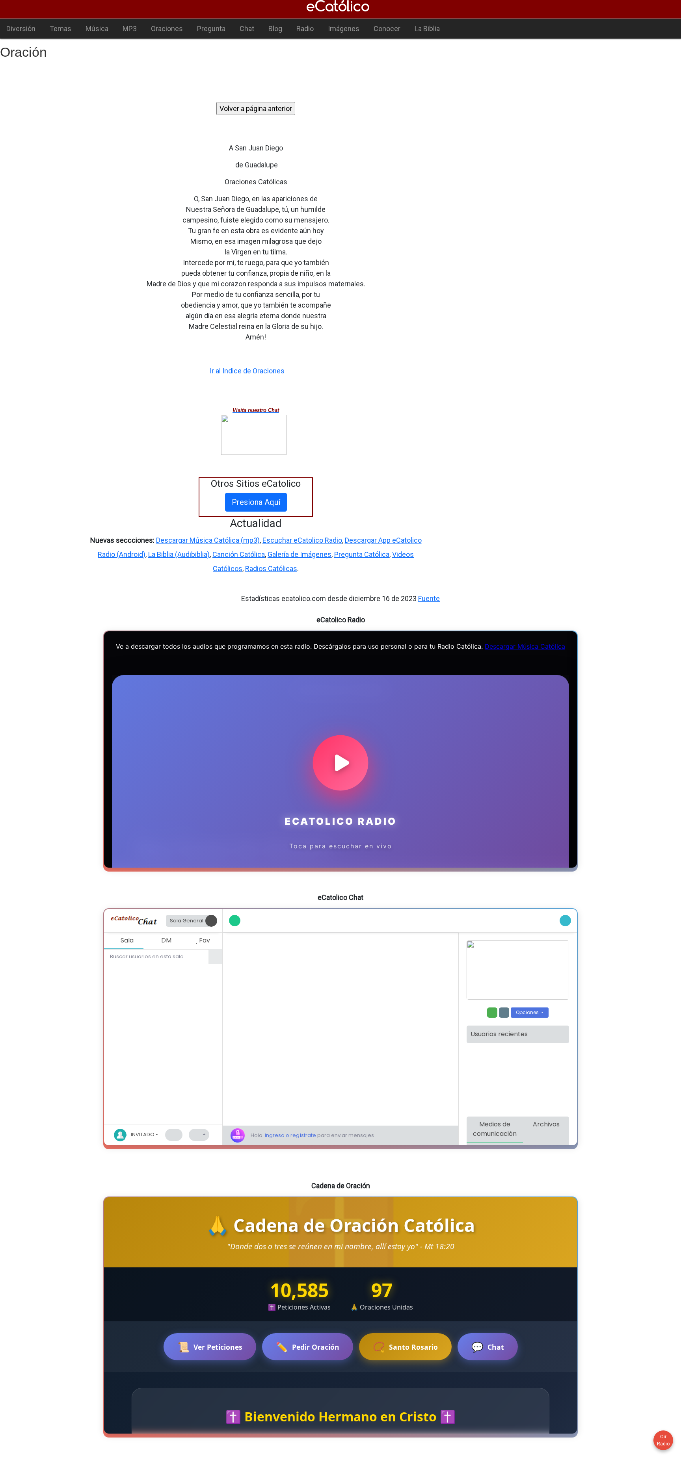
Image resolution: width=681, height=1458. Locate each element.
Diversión (20, 28)
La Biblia (427, 28)
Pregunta (211, 28)
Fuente (429, 598)
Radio (305, 28)
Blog (275, 28)
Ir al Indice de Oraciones (247, 371)
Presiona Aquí (256, 502)
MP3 (130, 28)
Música (97, 28)
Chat (247, 28)
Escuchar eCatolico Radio (302, 540)
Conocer (387, 28)
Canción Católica (238, 554)
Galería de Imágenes (299, 554)
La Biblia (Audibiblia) (179, 554)
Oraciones (167, 28)
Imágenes (343, 28)
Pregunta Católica (361, 554)
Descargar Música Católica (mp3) (208, 540)
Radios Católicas (271, 568)
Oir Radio (663, 1440)
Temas (60, 28)
